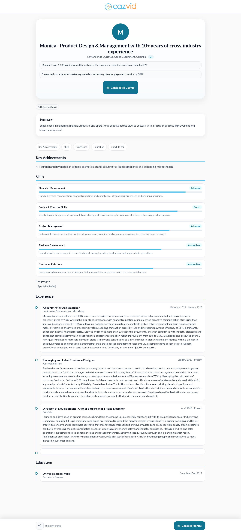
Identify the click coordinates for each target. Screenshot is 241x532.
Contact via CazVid (122, 87)
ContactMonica (192, 525)
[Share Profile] (40, 526)
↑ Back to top (118, 146)
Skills (66, 146)
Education (99, 146)
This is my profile (53, 525)
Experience (81, 146)
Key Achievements (47, 146)
